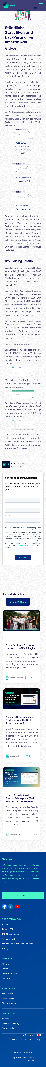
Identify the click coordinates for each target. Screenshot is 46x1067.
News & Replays (9, 973)
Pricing (5, 948)
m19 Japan (28, 1035)
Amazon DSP (7, 929)
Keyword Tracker (9, 939)
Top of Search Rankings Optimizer (17, 943)
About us (6, 964)
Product (5, 924)
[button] (41, 4)
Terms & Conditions (23, 1052)
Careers (5, 968)
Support (6, 1018)
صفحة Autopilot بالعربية (22, 1039)
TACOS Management (11, 934)
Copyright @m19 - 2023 (23, 1057)
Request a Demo (9, 1028)
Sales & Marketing (10, 1023)
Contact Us (22, 895)
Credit (31, 1060)
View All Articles (18, 602)
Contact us (8, 1013)
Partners (6, 978)
